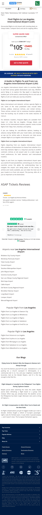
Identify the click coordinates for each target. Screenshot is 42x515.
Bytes (22, 453)
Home (2, 13)
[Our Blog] (38, 467)
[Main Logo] (15, 3)
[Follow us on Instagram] (12, 467)
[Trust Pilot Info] (33, 9)
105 (17, 47)
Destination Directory (27, 450)
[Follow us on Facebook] (3, 467)
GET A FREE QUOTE (21, 63)
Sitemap (4, 453)
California (24, 13)
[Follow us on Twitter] (29, 467)
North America (14, 13)
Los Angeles (31, 13)
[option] (21, 200)
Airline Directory (7, 450)
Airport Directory (26, 447)
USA (20, 13)
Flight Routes (6, 447)
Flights (7, 13)
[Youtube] (21, 467)
